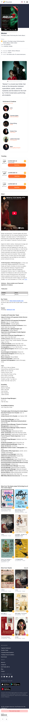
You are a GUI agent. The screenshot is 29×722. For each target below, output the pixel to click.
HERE (25, 279)
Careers (3, 671)
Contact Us (3, 664)
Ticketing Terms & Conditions (7, 654)
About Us (3, 662)
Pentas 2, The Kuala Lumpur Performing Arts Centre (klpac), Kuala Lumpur (14, 42)
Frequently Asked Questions (7, 652)
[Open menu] (1, 2)
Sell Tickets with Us (5, 666)
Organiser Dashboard (6, 648)
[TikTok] (9, 676)
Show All (26, 486)
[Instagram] (1, 676)
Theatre (9, 52)
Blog (2, 669)
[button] (23, 70)
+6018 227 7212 (10, 309)
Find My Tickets (4, 650)
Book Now (17, 165)
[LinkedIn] (11, 676)
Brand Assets (4, 656)
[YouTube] (6, 676)
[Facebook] (4, 676)
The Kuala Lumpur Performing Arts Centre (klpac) (13, 35)
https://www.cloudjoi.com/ (16, 300)
